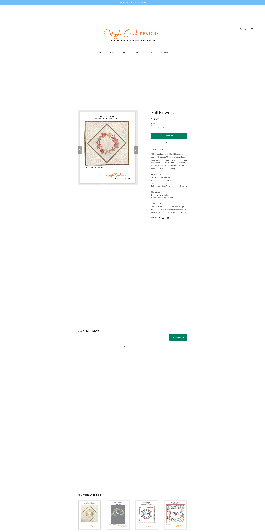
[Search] (241, 29)
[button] (80, 150)
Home (99, 52)
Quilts (150, 52)
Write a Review (178, 337)
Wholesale (164, 52)
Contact (136, 52)
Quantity (154, 123)
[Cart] (253, 29)
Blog (123, 52)
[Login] (246, 29)
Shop (111, 52)
